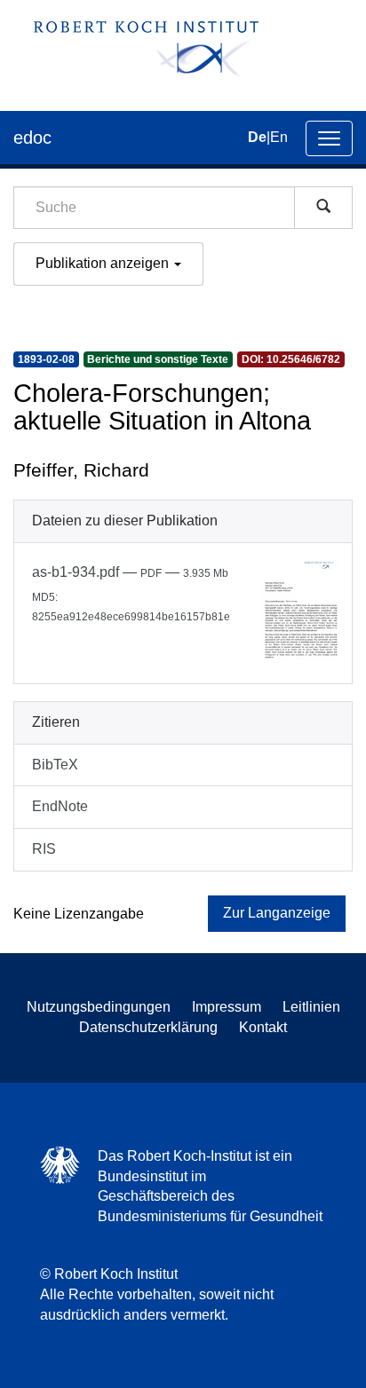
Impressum (226, 1006)
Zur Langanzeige (276, 912)
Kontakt (263, 1027)
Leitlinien (311, 1006)
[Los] (323, 207)
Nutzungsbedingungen (99, 1006)
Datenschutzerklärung (148, 1027)
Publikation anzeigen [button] (104, 263)
